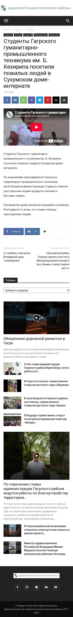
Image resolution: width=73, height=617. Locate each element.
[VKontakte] (46, 587)
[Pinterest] (47, 100)
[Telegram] (39, 100)
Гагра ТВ (28, 35)
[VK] (15, 100)
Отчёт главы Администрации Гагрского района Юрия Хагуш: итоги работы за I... (46, 368)
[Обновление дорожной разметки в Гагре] (36, 317)
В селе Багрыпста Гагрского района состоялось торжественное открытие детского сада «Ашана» (46, 402)
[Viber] (31, 100)
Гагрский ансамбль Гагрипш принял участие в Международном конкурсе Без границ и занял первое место (53, 261)
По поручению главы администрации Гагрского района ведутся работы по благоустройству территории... (36, 491)
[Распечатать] (64, 100)
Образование (41, 35)
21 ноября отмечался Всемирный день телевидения (17, 257)
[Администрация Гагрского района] (36, 8)
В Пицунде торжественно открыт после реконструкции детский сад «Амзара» (45, 419)
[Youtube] (55, 587)
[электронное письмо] (56, 100)
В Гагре (30, 29)
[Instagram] (26, 587)
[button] (6, 21)
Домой (7, 29)
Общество (54, 35)
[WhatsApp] (23, 100)
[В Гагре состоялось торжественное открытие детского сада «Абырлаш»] (12, 386)
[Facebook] (7, 100)
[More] (44, 231)
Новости (18, 29)
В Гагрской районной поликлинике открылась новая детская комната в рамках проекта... (46, 530)
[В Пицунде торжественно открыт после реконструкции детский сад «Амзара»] (12, 420)
